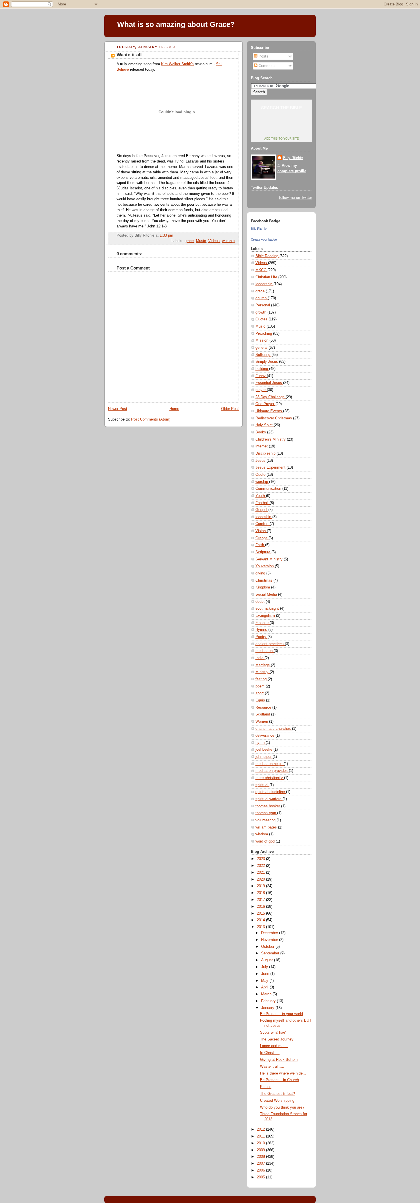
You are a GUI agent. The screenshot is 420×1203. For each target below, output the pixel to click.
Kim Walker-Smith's (177, 64)
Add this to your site (281, 138)
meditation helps (269, 764)
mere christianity (269, 778)
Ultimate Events (269, 411)
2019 (261, 886)
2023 (261, 859)
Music (201, 241)
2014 (261, 920)
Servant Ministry (269, 559)
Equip (260, 700)
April (265, 987)
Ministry (262, 672)
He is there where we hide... (283, 1073)
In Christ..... (270, 1053)
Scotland (263, 714)
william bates (266, 827)
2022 (261, 866)
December (270, 933)
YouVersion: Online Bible (281, 127)
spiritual (262, 785)
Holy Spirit (264, 425)
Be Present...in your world (281, 1014)
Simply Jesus (267, 362)
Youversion (265, 566)
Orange (262, 538)
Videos (214, 241)
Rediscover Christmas (274, 418)
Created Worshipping (277, 1101)
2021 (261, 873)
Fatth (260, 545)
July (265, 967)
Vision (261, 531)
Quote (261, 475)
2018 (261, 893)
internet (262, 446)
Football (262, 503)
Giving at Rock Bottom (279, 1060)
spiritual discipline (270, 792)
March (267, 994)
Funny (261, 376)
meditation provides (272, 771)
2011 (261, 1136)
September (270, 953)
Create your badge (264, 239)
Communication (268, 489)
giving (260, 573)
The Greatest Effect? (277, 1094)
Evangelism (265, 616)
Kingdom (263, 587)
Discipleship (266, 453)
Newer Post (117, 409)
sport (260, 693)
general (262, 348)
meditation (264, 651)
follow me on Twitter (295, 198)
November (270, 940)
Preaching (264, 334)
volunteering (266, 820)
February (269, 1001)
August (267, 960)
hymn (260, 743)
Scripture (263, 552)
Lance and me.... (274, 1046)
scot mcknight (267, 609)
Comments (267, 66)
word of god (265, 841)
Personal (263, 305)
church (261, 298)
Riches (265, 1087)
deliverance (265, 736)
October (268, 947)
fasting (261, 679)
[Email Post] (234, 235)
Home (174, 409)
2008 (261, 1157)
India (260, 658)
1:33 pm (166, 235)
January (268, 1008)
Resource (263, 707)
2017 (261, 900)
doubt (260, 602)
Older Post (230, 409)
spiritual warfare (269, 799)
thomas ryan (266, 813)
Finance (262, 623)
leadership (264, 284)
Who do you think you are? (282, 1107)
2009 (261, 1150)
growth (261, 312)
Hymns (261, 630)
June (265, 974)
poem (260, 686)
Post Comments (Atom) (150, 419)
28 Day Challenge (270, 397)
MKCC (261, 270)
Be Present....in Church (279, 1080)
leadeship (263, 517)
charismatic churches (273, 729)
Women (262, 722)
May (265, 981)
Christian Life (266, 277)
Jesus (261, 461)
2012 (261, 1129)
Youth (260, 496)
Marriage (263, 665)
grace (189, 241)
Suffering (263, 355)
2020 (261, 879)
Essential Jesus (269, 383)
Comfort (262, 524)
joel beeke (264, 750)
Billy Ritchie (293, 158)
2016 (261, 907)
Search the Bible (281, 107)
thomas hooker (268, 806)
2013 (261, 927)
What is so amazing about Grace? (176, 24)
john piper (264, 757)
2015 (261, 913)
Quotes (262, 319)
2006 (261, 1170)
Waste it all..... (133, 55)
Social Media (266, 594)
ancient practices (270, 644)
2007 (261, 1164)
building (262, 369)
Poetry (261, 637)
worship (228, 241)
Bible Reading (267, 256)
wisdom (262, 834)
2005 (261, 1177)
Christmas (264, 580)
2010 (261, 1143)
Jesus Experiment (271, 467)
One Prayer (265, 404)
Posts (262, 56)
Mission (262, 340)
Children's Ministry (271, 439)
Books (261, 432)
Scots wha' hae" (273, 1032)
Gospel (261, 510)
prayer (261, 390)
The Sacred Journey (276, 1039)
